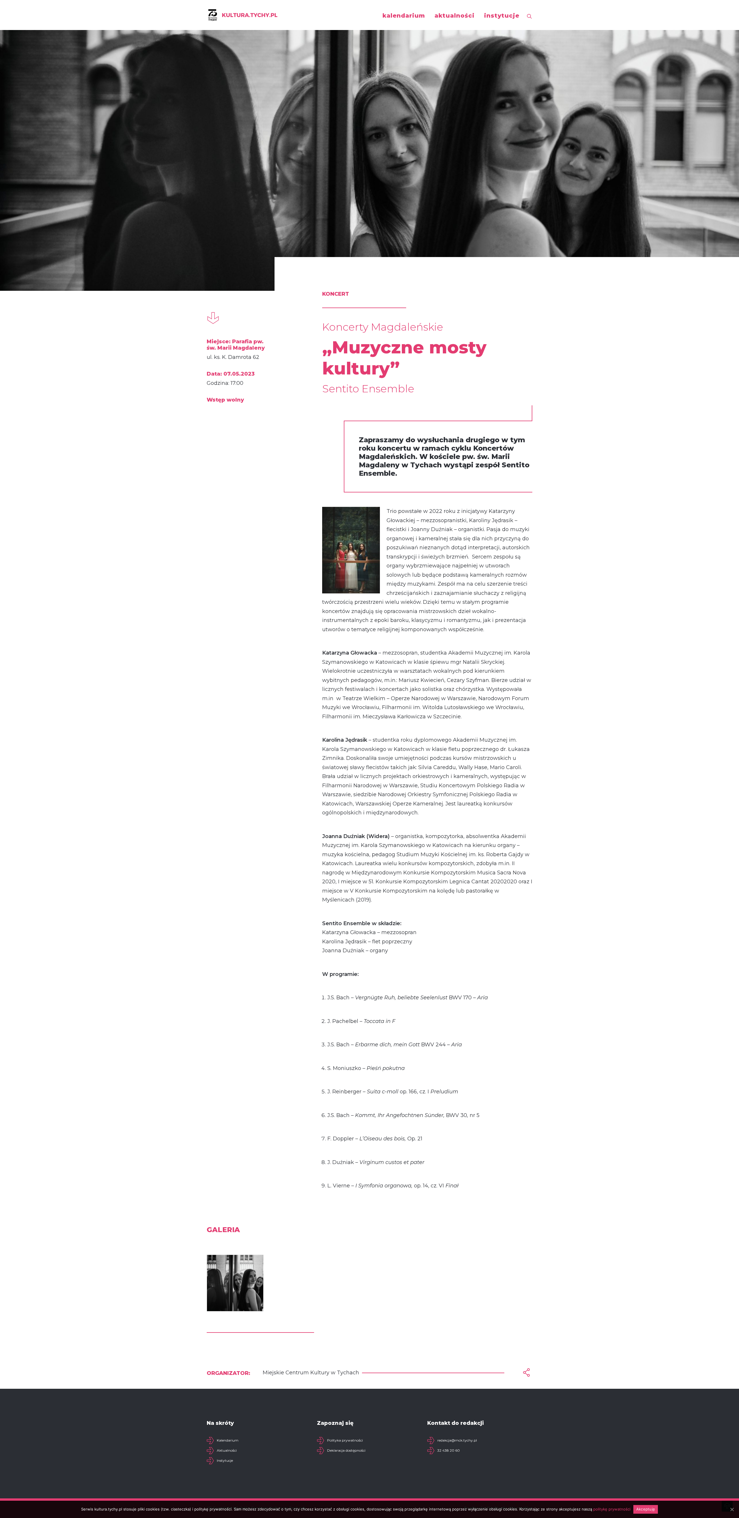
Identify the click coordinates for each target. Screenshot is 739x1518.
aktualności (454, 15)
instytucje (501, 15)
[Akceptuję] (732, 1509)
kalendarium (403, 15)
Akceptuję (645, 1509)
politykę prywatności (611, 1509)
